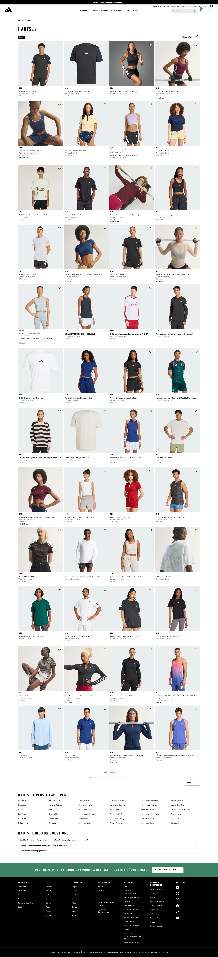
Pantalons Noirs (85, 805)
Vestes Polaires (177, 801)
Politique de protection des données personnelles (123, 952)
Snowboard (53, 810)
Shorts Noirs (176, 814)
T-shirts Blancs (85, 801)
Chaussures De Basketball (181, 810)
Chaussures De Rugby (149, 801)
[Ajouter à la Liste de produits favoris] (59, 45)
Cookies (85, 952)
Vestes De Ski (115, 810)
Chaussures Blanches (118, 801)
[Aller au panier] (210, 11)
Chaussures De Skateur (149, 805)
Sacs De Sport (54, 801)
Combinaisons (23, 805)
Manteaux (22, 801)
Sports (127, 11)
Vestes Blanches (177, 805)
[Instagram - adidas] (188, 894)
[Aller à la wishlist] (205, 11)
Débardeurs (23, 823)
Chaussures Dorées (87, 814)
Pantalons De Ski (116, 814)
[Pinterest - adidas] (188, 906)
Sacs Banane (23, 810)
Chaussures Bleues (87, 810)
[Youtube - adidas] (188, 918)
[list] (99, 37)
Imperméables (85, 823)
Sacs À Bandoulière (117, 823)
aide (168, 6)
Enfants (104, 11)
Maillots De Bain (55, 805)
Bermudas (53, 823)
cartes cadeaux (191, 6)
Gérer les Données (74, 952)
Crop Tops (22, 814)
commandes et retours (178, 6)
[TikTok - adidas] (188, 912)
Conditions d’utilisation (159, 952)
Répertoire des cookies (97, 952)
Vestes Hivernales (147, 810)
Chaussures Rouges (118, 819)
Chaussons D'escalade (149, 823)
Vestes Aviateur (24, 819)
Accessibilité (145, 952)
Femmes (94, 11)
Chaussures (116, 11)
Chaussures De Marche (149, 814)
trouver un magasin (159, 6)
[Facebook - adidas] (188, 888)
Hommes (83, 11)
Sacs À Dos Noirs (147, 819)
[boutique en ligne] (8, 9)
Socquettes (83, 819)
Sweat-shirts (54, 814)
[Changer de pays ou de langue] (211, 6)
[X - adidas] (188, 900)
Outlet (135, 11)
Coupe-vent (53, 819)
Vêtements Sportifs (117, 805)
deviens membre (203, 6)
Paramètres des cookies (58, 952)
